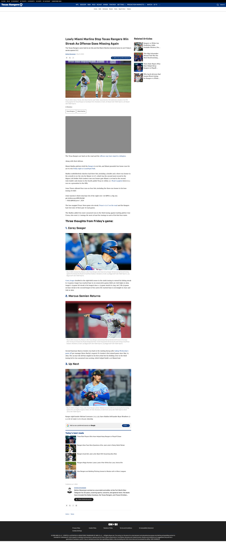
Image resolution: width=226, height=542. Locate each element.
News (72, 514)
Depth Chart (122, 9)
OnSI (100, 9)
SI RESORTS (31, 1)
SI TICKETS (23, 1)
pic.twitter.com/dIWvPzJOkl (75, 198)
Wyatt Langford (117, 181)
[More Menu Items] (160, 5)
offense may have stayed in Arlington (113, 156)
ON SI (8, 1)
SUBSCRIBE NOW (56, 1)
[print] (76, 505)
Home (95, 9)
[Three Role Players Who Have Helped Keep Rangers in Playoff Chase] (147, 67)
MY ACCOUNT (46, 1)
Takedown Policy (108, 528)
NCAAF (99, 5)
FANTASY (112, 5)
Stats (115, 9)
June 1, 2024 (80, 201)
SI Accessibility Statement (146, 528)
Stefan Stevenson (70, 54)
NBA (89, 5)
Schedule (105, 9)
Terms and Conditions (126, 528)
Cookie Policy (92, 528)
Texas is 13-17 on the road (108, 205)
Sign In (222, 5)
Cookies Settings (77, 531)
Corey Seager (70, 280)
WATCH (149, 5)
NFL (77, 5)
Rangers (91, 166)
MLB (93, 5)
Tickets (129, 9)
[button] (121, 5)
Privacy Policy (76, 528)
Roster (111, 9)
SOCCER (83, 5)
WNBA (105, 5)
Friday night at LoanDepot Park (84, 168)
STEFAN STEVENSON (80, 488)
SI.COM (3, 1)
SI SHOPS (38, 1)
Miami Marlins (81, 111)
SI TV (155, 5)
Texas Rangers (70, 111)
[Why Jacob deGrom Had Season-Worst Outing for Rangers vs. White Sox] (147, 77)
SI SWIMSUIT (15, 1)
